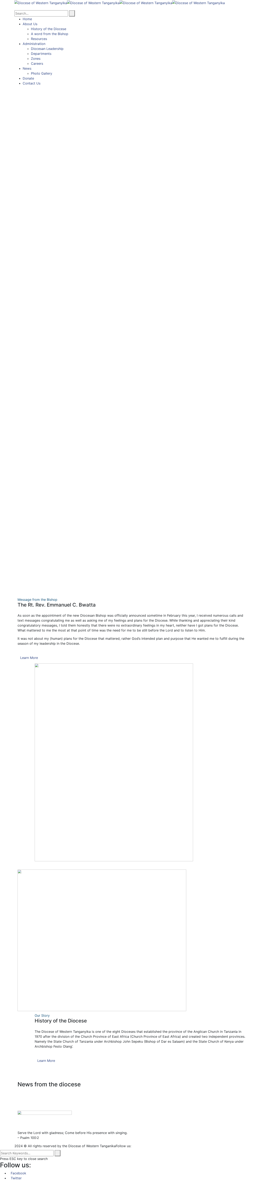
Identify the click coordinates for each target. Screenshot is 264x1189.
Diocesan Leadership (47, 49)
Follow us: (123, 1146)
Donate (28, 78)
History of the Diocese (48, 29)
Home (27, 19)
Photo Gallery (41, 73)
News (27, 68)
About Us (30, 24)
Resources (39, 39)
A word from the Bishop (49, 34)
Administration (34, 44)
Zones (35, 58)
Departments (41, 54)
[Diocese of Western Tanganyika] (40, 2)
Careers (37, 63)
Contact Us (31, 83)
